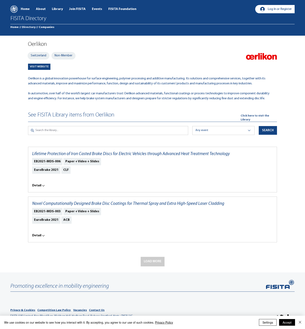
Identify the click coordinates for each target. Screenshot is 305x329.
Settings (267, 322)
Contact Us (97, 310)
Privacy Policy (164, 322)
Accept (287, 322)
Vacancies (80, 310)
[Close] (300, 322)
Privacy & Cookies (22, 310)
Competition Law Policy (54, 310)
